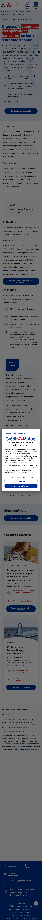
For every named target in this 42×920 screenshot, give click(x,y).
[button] (21, 486)
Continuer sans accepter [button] (14, 434)
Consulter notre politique (21, 477)
